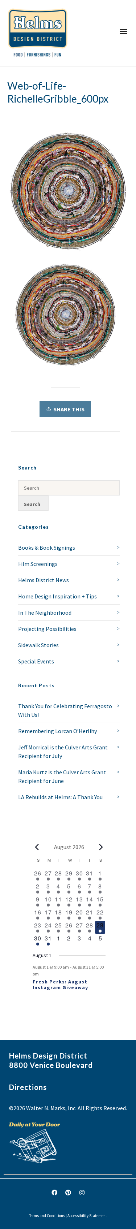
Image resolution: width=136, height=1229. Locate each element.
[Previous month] (37, 847)
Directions (28, 1087)
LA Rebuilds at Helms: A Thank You (60, 797)
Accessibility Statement (87, 1215)
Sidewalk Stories (38, 645)
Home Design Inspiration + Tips (57, 596)
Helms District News (43, 580)
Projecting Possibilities (47, 628)
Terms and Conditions (47, 1215)
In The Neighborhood (44, 612)
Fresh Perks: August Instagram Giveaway (60, 984)
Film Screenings (38, 563)
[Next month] (101, 847)
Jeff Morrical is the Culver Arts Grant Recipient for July (63, 752)
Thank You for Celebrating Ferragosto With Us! (65, 710)
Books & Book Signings (46, 547)
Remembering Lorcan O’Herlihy (57, 731)
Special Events (36, 661)
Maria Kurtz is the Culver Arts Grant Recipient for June (62, 776)
